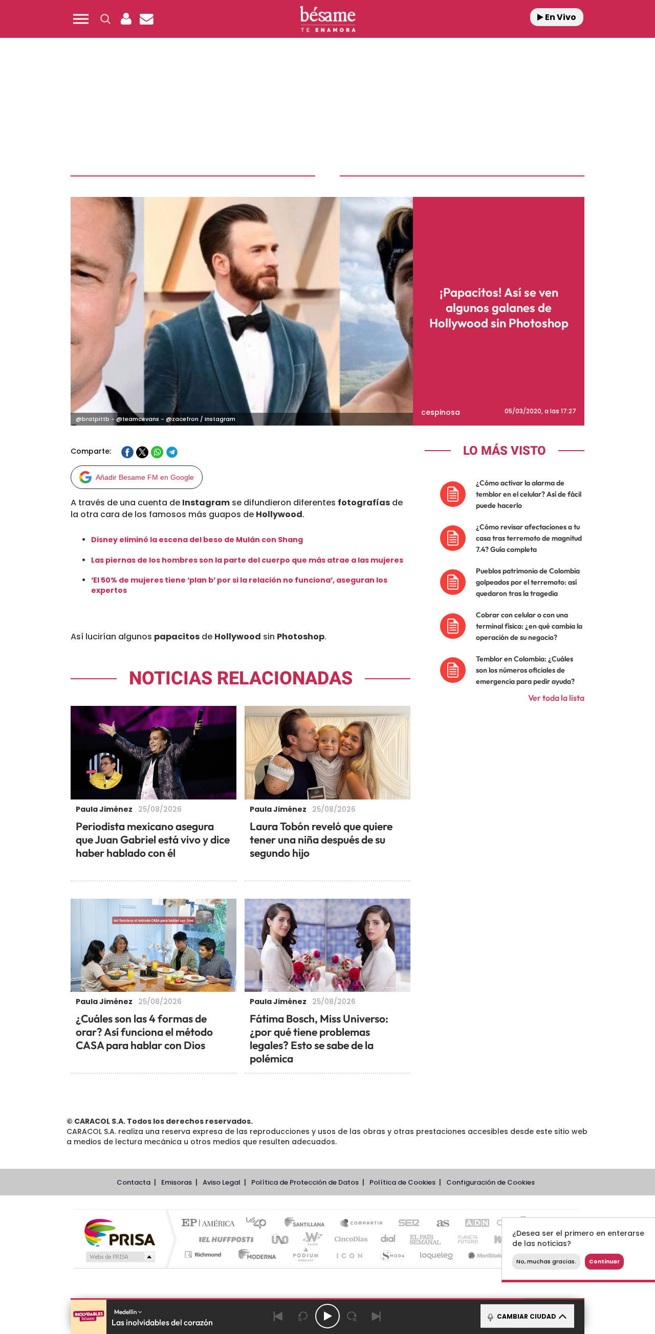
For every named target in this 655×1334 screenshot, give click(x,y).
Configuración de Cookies (490, 1182)
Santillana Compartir (361, 1223)
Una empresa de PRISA (120, 1232)
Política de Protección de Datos (305, 1182)
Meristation (486, 1254)
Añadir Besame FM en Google (145, 477)
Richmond (204, 1254)
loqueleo (437, 1254)
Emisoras (176, 1182)
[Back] (278, 1316)
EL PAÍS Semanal (426, 1239)
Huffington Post (224, 1239)
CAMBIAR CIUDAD (525, 1316)
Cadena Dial (388, 1239)
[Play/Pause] (327, 1316)
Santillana (307, 1223)
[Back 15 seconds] (303, 1316)
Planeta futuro (463, 1239)
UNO (281, 1239)
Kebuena (500, 1239)
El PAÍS (210, 1223)
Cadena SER (405, 1223)
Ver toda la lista (556, 698)
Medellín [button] (126, 1312)
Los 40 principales (260, 1223)
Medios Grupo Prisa (119, 1257)
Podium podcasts (305, 1254)
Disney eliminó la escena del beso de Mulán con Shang (197, 540)
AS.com (438, 1223)
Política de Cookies (402, 1182)
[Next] (376, 1316)
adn (472, 1223)
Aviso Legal (222, 1182)
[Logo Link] (327, 19)
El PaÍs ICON (349, 1254)
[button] (81, 19)
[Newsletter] (146, 19)
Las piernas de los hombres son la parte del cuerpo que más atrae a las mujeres (247, 560)
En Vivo (559, 17)
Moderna (254, 1254)
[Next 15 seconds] (352, 1316)
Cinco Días (349, 1239)
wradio (310, 1239)
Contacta (133, 1182)
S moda (392, 1254)
